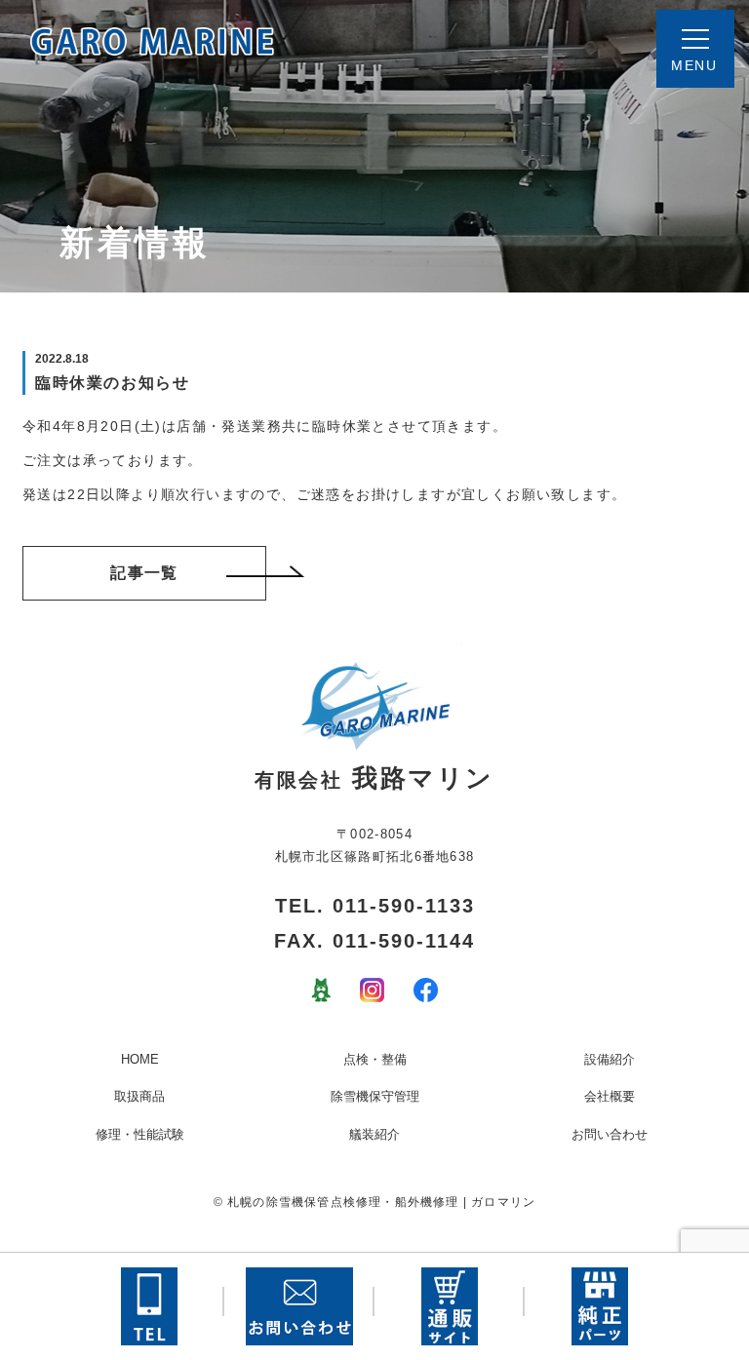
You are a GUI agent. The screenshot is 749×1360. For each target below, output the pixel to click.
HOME (140, 1059)
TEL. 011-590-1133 (375, 905)
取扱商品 (139, 1096)
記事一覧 (143, 572)
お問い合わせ (610, 1134)
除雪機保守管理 (375, 1096)
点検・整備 (375, 1059)
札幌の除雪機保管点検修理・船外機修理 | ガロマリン (381, 1202)
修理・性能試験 (140, 1134)
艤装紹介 (374, 1134)
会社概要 (609, 1096)
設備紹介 (609, 1059)
